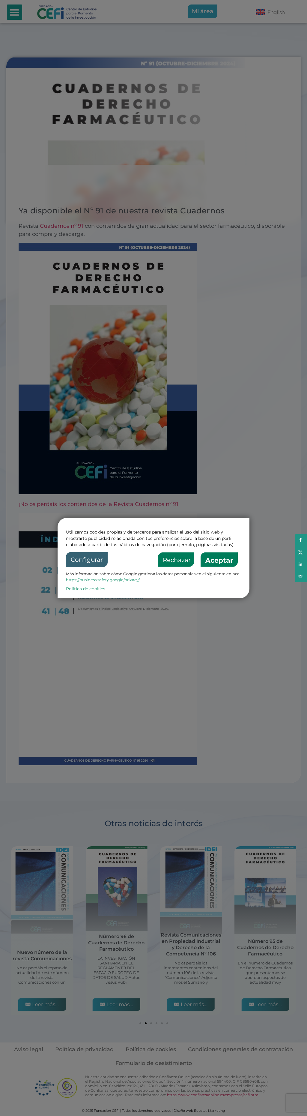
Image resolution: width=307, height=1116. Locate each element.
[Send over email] (301, 576)
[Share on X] (301, 552)
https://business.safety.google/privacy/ (103, 579)
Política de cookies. (86, 588)
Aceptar (219, 560)
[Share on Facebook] (301, 540)
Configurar (87, 559)
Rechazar (177, 560)
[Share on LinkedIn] (301, 564)
